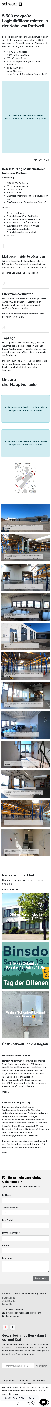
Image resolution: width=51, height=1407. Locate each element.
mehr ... (5, 1091)
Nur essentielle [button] (23, 1402)
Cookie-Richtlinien (10, 1394)
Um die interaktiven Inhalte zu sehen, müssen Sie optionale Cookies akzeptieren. (25, 117)
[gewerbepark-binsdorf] (12, 1327)
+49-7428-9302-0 (15, 1309)
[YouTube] (5, 1327)
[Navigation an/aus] (46, 4)
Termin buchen (13, 1316)
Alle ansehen (8, 889)
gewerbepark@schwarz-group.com (23, 1312)
